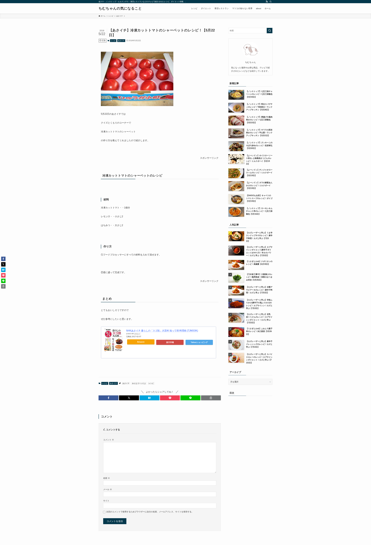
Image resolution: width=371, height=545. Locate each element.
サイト (106, 501)
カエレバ (137, 333)
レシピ (113, 40)
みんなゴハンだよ (139, 383)
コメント (108, 440)
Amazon (140, 342)
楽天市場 (170, 342)
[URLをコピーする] (211, 397)
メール (107, 489)
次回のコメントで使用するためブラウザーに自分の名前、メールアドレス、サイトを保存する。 (149, 512)
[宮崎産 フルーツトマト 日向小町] (137, 105)
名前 (106, 478)
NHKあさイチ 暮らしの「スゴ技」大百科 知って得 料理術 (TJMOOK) (162, 330)
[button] (108, 397)
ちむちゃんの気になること (120, 8)
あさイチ (121, 40)
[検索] (270, 1)
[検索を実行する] (269, 30)
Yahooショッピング (199, 342)
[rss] (267, 1)
